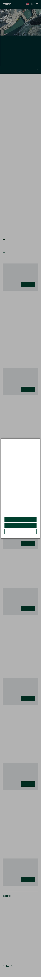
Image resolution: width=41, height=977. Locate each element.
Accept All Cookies (20, 519)
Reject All (20, 526)
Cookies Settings (21, 532)
